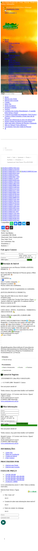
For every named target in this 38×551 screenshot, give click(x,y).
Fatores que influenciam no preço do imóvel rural (20, 120)
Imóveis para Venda (11, 99)
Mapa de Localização (12, 454)
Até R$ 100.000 (10, 474)
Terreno (11, 46)
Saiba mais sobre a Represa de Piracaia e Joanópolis (21, 123)
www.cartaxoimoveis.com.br (9, 401)
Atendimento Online (12, 9)
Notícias (11, 66)
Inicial (7, 39)
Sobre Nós (12, 60)
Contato (7, 90)
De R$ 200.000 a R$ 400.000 (14, 478)
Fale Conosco (9, 458)
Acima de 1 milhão (11, 481)
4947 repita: (5, 424)
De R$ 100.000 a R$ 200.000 (14, 476)
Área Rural (12, 52)
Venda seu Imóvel (14, 62)
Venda (7, 41)
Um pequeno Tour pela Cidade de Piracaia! (22, 88)
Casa (10, 45)
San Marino (10, 233)
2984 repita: (4, 259)
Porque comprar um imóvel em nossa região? (22, 81)
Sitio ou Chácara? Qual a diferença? (20, 87)
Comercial (12, 57)
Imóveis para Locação (11, 100)
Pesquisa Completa (14, 64)
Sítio (10, 48)
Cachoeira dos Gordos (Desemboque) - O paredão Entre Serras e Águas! (21, 68)
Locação (7, 53)
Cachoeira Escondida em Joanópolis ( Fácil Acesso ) (21, 114)
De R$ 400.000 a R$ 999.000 (14, 480)
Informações (8, 59)
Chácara (11, 50)
